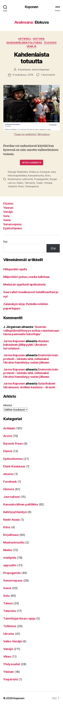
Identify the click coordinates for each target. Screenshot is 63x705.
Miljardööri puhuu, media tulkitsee (26, 277)
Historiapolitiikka (17, 175)
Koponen (31, 7)
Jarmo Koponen (40, 69)
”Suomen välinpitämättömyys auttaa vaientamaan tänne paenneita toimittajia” (31, 330)
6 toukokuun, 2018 (22, 74)
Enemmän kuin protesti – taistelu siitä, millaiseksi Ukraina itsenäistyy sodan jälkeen (30, 358)
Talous (8, 603)
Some (7, 220)
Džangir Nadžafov (18, 171)
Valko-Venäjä (12, 641)
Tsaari (39, 182)
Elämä (7, 451)
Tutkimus (9, 626)
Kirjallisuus (11, 535)
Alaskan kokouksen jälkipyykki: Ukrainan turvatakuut (26, 344)
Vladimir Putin (16, 186)
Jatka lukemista (31, 162)
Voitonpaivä (32, 186)
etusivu (8, 474)
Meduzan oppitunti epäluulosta (24, 284)
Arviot (7, 436)
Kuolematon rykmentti (20, 179)
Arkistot (7, 405)
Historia (39, 38)
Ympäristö (10, 679)
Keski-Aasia (11, 519)
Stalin (20, 182)
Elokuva (33, 171)
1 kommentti (48, 74)
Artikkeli (24, 38)
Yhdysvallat (11, 664)
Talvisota (29, 182)
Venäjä (31, 46)
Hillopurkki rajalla (15, 269)
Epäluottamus (12, 228)
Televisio (50, 42)
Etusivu (8, 203)
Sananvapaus (12, 224)
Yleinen (8, 207)
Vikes (7, 656)
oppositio (9, 565)
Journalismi (11, 496)
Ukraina (8, 633)
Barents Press (13, 443)
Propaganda (41, 179)
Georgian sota (47, 171)
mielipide (9, 557)
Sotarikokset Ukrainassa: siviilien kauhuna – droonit (29, 385)
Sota (6, 216)
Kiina (6, 527)
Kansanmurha (36, 175)
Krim (47, 175)
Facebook (10, 481)
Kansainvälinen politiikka (24, 42)
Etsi (5, 241)
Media (7, 550)
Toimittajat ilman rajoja (19, 618)
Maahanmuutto (14, 542)
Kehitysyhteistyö (15, 512)
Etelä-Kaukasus (14, 466)
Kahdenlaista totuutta (31, 58)
